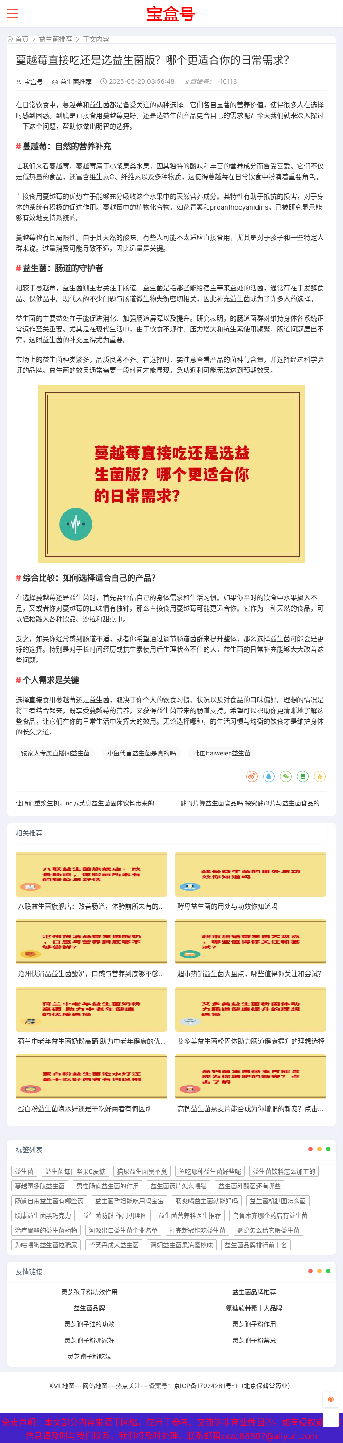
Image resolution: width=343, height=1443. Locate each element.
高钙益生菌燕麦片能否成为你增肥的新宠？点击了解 (254, 1108)
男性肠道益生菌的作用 (107, 1186)
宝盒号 (33, 81)
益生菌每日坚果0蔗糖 (75, 1171)
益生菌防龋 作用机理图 (115, 1215)
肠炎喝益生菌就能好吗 (207, 1200)
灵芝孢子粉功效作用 (89, 1292)
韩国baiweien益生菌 (222, 753)
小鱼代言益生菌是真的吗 (141, 753)
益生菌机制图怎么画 (278, 1200)
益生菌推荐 (55, 39)
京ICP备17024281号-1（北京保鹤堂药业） (234, 1385)
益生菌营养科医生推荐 (190, 1215)
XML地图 (62, 1385)
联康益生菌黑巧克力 (43, 1215)
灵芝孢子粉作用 (254, 1324)
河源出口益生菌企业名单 (123, 1230)
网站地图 (95, 1385)
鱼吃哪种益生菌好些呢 (210, 1171)
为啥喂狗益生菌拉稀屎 (46, 1245)
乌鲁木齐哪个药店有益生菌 (270, 1215)
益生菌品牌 (89, 1308)
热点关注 (128, 1385)
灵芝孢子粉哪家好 (89, 1340)
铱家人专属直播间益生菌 (55, 753)
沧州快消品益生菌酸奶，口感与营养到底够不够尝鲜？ (98, 973)
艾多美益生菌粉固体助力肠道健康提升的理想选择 (251, 1041)
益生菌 (24, 1171)
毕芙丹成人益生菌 (114, 1245)
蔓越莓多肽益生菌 (40, 1186)
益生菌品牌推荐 (254, 1292)
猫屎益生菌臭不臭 (142, 1171)
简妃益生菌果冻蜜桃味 (182, 1245)
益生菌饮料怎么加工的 (284, 1171)
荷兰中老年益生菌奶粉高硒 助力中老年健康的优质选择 (99, 1041)
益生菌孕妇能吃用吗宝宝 (129, 1200)
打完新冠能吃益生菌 (197, 1230)
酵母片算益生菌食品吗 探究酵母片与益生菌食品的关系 (256, 803)
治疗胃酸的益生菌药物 (46, 1230)
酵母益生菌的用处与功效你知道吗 (227, 906)
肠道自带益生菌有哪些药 (49, 1200)
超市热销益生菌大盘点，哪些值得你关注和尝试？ (251, 973)
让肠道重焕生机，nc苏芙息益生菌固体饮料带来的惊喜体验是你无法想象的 (119, 803)
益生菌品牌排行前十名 (256, 1245)
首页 (22, 39)
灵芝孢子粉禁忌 (254, 1340)
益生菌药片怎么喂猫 (179, 1186)
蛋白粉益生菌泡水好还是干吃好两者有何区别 (85, 1108)
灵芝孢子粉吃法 (89, 1356)
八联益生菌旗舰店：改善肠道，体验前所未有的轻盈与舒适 (105, 906)
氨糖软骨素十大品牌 (254, 1308)
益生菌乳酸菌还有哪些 (249, 1186)
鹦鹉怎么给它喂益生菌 (268, 1230)
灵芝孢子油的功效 (89, 1324)
